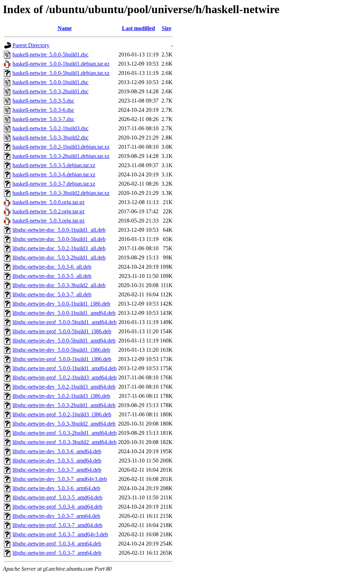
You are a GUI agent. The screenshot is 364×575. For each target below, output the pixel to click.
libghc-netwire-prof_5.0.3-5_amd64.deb (57, 497)
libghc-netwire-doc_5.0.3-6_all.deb (51, 267)
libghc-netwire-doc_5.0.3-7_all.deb (51, 294)
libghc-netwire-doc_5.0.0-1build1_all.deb (59, 230)
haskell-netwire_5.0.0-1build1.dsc (50, 82)
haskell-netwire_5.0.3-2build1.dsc (50, 91)
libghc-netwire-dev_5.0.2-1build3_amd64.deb (64, 387)
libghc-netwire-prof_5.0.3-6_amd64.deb (57, 507)
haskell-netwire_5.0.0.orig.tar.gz (48, 202)
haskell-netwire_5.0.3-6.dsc (43, 110)
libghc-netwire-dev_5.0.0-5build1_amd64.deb (64, 341)
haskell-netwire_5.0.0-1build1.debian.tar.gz (60, 64)
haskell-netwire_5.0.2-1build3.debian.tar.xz (60, 147)
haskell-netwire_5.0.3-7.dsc (43, 119)
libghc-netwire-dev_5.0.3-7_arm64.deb (56, 516)
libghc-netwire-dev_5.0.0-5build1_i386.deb (61, 350)
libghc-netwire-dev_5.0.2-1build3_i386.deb (61, 396)
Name (65, 28)
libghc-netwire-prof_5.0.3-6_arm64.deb (56, 544)
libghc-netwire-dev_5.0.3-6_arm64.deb (56, 488)
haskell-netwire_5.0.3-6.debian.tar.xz (53, 174)
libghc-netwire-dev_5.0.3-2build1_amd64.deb (64, 405)
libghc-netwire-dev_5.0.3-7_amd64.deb (56, 470)
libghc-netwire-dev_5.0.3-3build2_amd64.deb (64, 424)
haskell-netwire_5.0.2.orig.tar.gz (48, 211)
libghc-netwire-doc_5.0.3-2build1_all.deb (59, 257)
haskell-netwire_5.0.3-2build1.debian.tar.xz (60, 156)
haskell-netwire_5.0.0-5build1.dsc (50, 54)
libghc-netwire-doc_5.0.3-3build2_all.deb (59, 285)
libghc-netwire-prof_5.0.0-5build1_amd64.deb (64, 322)
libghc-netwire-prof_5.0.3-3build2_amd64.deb (64, 442)
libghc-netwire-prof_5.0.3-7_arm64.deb (56, 553)
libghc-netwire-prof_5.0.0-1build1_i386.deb (61, 359)
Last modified (138, 28)
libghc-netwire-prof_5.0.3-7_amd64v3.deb (60, 534)
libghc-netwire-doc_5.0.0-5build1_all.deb (59, 239)
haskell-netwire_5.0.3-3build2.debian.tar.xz (60, 193)
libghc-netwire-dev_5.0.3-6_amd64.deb (56, 451)
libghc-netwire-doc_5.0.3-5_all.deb (51, 276)
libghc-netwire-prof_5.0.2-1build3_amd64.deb (64, 377)
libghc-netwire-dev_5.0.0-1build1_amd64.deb (64, 313)
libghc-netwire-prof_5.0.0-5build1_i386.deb (61, 331)
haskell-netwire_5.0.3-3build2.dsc (50, 138)
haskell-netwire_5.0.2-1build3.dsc (50, 128)
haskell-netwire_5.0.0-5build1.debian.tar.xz (60, 73)
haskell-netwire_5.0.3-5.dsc (43, 101)
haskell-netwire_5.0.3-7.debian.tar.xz (53, 184)
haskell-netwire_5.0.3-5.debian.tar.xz (53, 165)
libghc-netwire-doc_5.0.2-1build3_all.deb (59, 248)
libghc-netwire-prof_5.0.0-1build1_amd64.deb (64, 368)
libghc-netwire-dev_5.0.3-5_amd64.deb (56, 461)
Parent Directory (30, 45)
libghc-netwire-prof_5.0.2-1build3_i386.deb (61, 414)
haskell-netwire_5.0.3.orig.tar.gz (48, 221)
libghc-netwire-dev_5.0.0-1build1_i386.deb (61, 304)
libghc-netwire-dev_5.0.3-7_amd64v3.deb (59, 479)
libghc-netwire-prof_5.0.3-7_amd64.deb (57, 525)
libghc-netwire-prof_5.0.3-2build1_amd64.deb (64, 433)
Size (166, 28)
